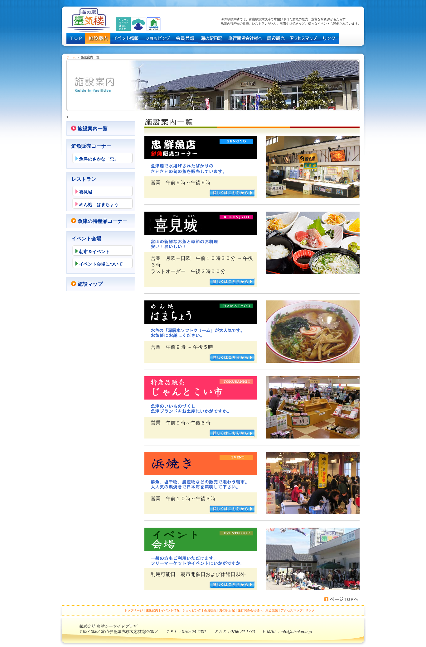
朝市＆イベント (94, 251)
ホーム (71, 57)
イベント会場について (101, 263)
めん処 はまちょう (99, 204)
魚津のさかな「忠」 (99, 158)
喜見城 (85, 191)
